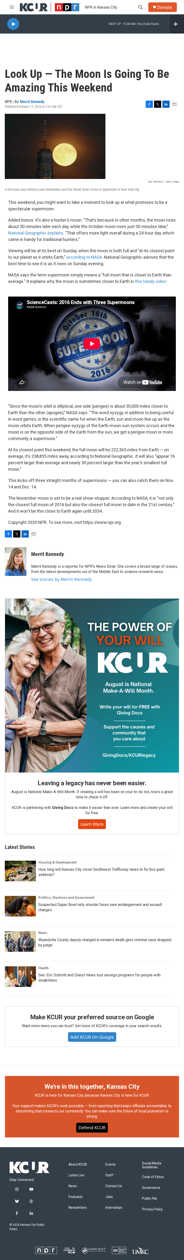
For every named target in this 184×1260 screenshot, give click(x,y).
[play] (13, 24)
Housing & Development (57, 862)
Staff (109, 1175)
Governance (151, 1188)
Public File (149, 1198)
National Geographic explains (35, 232)
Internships (113, 1207)
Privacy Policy (152, 1209)
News (42, 933)
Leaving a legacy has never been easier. (92, 783)
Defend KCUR (92, 1127)
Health (43, 968)
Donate (164, 7)
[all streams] (177, 24)
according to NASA (84, 257)
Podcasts (76, 1197)
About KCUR (78, 1164)
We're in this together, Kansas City (92, 1086)
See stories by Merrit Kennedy (61, 579)
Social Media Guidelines (151, 1165)
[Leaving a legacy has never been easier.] (92, 686)
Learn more (92, 824)
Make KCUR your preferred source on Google (92, 1017)
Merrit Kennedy (32, 101)
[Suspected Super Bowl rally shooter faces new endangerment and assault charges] (20, 906)
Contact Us (113, 1186)
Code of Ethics (153, 1177)
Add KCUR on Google (92, 1037)
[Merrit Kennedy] (15, 561)
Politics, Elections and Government (66, 897)
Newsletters (78, 1207)
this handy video (150, 281)
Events (110, 1164)
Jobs (109, 1197)
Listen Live (76, 1175)
